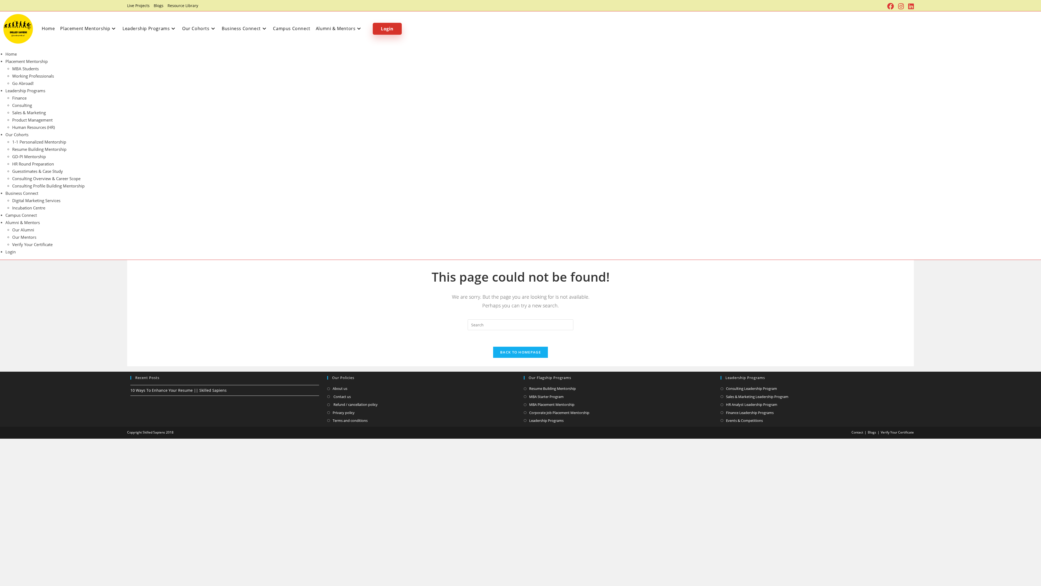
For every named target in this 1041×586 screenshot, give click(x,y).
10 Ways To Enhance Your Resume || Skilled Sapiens (178, 390)
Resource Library (183, 5)
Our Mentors (24, 237)
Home (11, 54)
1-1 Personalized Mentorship (39, 142)
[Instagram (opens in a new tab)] (901, 6)
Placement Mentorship (26, 61)
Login (10, 251)
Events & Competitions (744, 420)
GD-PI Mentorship (29, 156)
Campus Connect (21, 215)
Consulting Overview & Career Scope (46, 178)
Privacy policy (344, 412)
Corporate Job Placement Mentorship (559, 412)
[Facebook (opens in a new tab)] (890, 6)
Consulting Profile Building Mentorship (48, 186)
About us (340, 388)
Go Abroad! (23, 83)
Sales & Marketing (29, 112)
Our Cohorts (16, 134)
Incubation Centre (28, 208)
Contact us (342, 396)
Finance (19, 98)
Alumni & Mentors (22, 222)
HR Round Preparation (33, 164)
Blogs (158, 5)
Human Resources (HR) (33, 127)
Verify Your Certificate (32, 244)
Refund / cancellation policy (355, 404)
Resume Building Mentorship (39, 149)
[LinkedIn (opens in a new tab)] (910, 6)
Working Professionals (33, 76)
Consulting (22, 105)
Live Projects (138, 5)
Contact (857, 432)
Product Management (32, 120)
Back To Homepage (520, 352)
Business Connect (21, 193)
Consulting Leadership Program (751, 388)
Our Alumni (23, 230)
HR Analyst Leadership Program (751, 404)
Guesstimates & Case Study (37, 171)
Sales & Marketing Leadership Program (757, 396)
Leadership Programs (25, 90)
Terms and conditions (350, 420)
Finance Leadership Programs (750, 412)
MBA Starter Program (546, 396)
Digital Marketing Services (36, 200)
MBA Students (25, 68)
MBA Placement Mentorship (551, 404)
